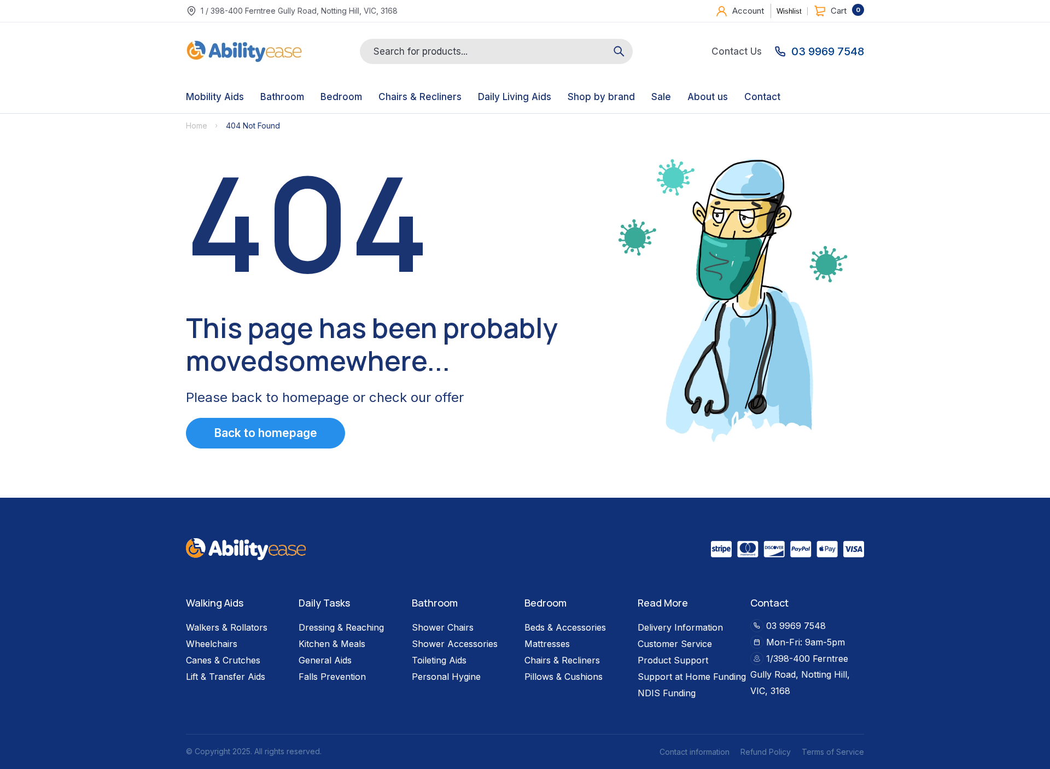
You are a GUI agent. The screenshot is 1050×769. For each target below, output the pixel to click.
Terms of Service (833, 751)
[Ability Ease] (244, 51)
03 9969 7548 (796, 625)
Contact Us (736, 51)
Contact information (695, 751)
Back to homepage (265, 433)
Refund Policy (765, 751)
